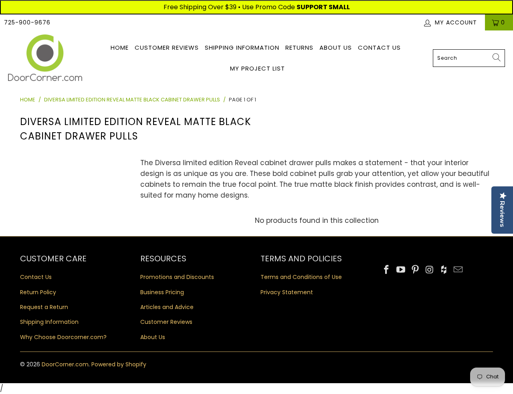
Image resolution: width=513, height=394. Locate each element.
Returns (299, 47)
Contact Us (379, 47)
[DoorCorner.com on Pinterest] (415, 270)
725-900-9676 (27, 22)
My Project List (257, 68)
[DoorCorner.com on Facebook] (387, 270)
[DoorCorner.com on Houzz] (444, 270)
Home (120, 47)
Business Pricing (162, 292)
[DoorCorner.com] (45, 58)
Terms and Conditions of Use (301, 277)
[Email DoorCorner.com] (458, 270)
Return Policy (38, 292)
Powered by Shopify (118, 364)
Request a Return (44, 307)
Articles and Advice (167, 307)
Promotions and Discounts (177, 277)
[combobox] (469, 58)
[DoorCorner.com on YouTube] (401, 270)
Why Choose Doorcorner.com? (63, 337)
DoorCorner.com (65, 364)
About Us (335, 47)
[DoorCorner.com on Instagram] (430, 270)
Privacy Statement (287, 292)
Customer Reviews (167, 47)
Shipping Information (242, 47)
